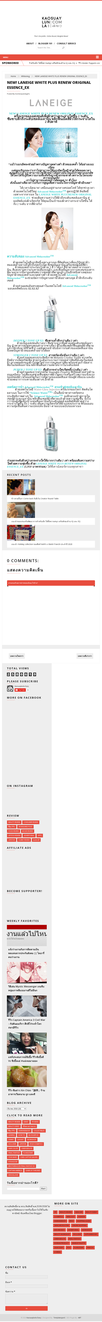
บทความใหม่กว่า (17, 656)
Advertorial (29, 835)
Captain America (15, 1170)
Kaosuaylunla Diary (34, 1318)
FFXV (68, 1247)
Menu (5, 57)
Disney (11, 1139)
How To (21, 1135)
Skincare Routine (61, 1225)
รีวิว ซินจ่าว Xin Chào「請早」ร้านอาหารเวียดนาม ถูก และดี (26, 1092)
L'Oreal (57, 1252)
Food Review (13, 831)
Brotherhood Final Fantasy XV (21, 1166)
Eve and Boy (59, 1230)
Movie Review (27, 831)
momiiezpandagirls (22, 94)
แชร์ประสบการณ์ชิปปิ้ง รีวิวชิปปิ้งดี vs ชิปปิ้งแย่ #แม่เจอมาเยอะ (26, 1058)
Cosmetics (58, 1216)
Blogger (38, 1213)
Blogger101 (34, 1135)
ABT (79, 1318)
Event (26, 1122)
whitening (25, 76)
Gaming (11, 1135)
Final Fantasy (14, 1153)
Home (13, 76)
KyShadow (12, 1162)
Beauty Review (14, 822)
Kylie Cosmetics (36, 1144)
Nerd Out (71, 1216)
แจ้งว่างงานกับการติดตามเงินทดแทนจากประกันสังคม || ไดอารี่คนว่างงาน (26, 953)
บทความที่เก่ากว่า (85, 656)
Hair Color (13, 1148)
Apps (40, 835)
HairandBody (24, 1131)
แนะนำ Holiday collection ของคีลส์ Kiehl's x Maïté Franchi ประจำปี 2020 (41, 544)
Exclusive (12, 1144)
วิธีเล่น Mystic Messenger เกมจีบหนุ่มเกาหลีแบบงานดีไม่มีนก (26, 988)
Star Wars (12, 1157)
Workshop (31, 1139)
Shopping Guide (83, 1221)
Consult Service (66, 43)
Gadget (20, 1139)
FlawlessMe (28, 1153)
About (30, 43)
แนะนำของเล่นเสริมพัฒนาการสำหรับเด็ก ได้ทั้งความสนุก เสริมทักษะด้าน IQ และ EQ (45, 521)
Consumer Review (31, 822)
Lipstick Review (14, 835)
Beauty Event (13, 1126)
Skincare (78, 1212)
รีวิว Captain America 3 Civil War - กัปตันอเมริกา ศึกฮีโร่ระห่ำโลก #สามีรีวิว (26, 1023)
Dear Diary (58, 1247)
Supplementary (91, 1234)
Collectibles (39, 1131)
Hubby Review (24, 840)
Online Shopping (79, 1225)
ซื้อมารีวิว (11, 827)
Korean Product (61, 1243)
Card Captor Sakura (29, 1157)
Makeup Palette (78, 1243)
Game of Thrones (33, 1170)
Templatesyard (59, 1318)
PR (55, 1212)
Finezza (90, 1247)
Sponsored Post (25, 827)
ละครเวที (36, 840)
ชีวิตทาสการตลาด (29, 1126)
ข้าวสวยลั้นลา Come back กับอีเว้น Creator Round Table (35, 498)
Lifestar (11, 840)
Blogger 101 (45, 43)
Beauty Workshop (62, 1234)
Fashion (81, 1216)
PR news (35, 1122)
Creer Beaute (26, 1148)
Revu (71, 1221)
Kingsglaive (13, 1175)
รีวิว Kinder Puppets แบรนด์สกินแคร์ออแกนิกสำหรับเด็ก (77, 63)
